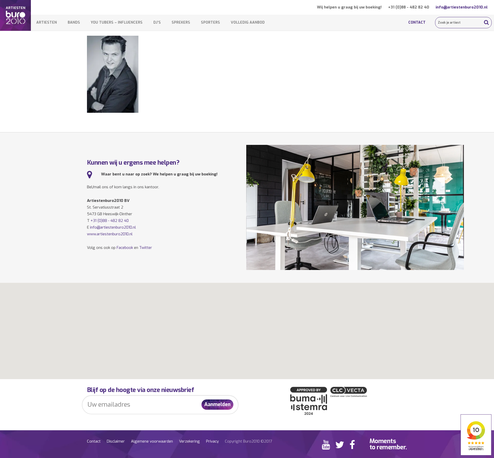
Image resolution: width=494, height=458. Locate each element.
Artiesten (46, 22)
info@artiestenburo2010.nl (462, 7)
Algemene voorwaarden (152, 441)
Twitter (145, 247)
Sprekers (181, 22)
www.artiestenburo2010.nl (110, 234)
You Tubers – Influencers (117, 22)
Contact (417, 22)
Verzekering (189, 441)
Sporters (210, 22)
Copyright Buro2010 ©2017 (248, 441)
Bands (74, 22)
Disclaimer (116, 441)
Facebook (125, 247)
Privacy (212, 441)
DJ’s (157, 22)
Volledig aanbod (248, 22)
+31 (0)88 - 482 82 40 (408, 7)
